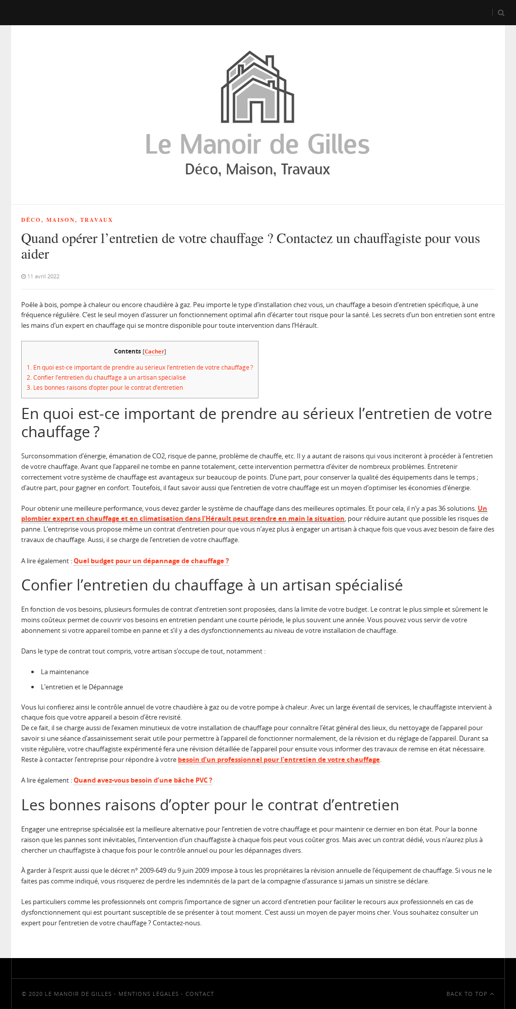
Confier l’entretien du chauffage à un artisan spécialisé (106, 377)
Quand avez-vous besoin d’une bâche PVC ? (143, 780)
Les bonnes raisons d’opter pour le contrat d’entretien (105, 387)
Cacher (154, 351)
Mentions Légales (148, 993)
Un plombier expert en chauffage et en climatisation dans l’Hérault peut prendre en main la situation (254, 513)
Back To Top (468, 993)
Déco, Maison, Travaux (67, 220)
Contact (199, 993)
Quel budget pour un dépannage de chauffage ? (151, 560)
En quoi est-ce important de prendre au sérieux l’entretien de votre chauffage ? (140, 367)
